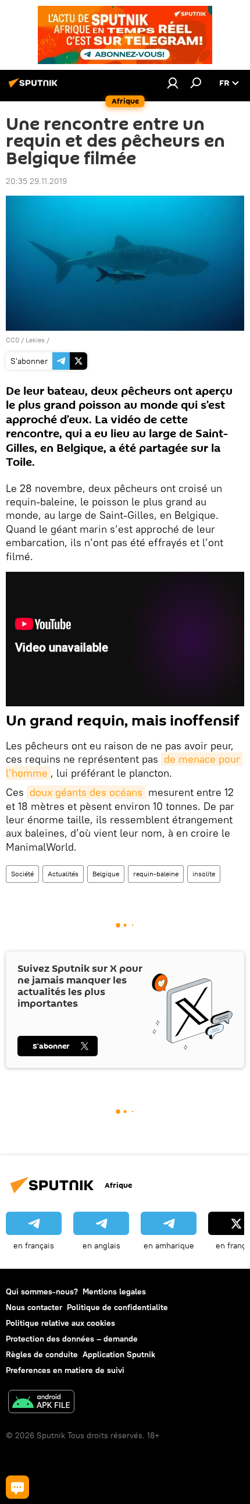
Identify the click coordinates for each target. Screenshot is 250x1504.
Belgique (105, 873)
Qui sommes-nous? (42, 1291)
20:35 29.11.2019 (36, 181)
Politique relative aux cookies (60, 1323)
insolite (203, 873)
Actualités (63, 873)
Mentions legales (114, 1291)
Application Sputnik (119, 1354)
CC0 (12, 339)
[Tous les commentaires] (17, 1487)
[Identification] (172, 82)
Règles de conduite (42, 1354)
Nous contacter (34, 1307)
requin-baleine (155, 873)
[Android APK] (41, 1403)
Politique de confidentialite (117, 1307)
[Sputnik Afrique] (35, 87)
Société (22, 873)
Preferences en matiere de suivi (65, 1370)
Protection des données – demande (72, 1338)
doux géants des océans (86, 792)
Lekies (35, 339)
